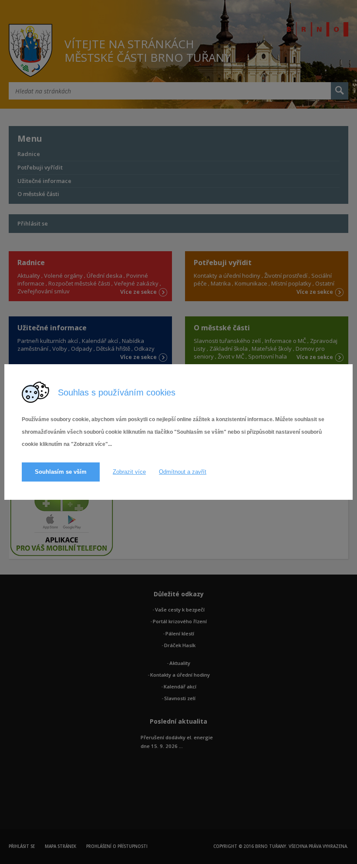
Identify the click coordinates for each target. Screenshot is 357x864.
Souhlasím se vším (61, 472)
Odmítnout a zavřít (182, 472)
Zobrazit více (129, 472)
